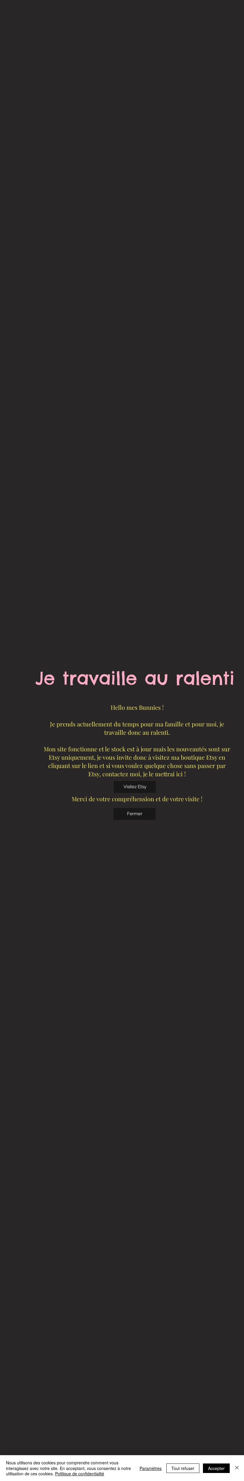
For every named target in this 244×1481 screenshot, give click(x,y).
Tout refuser (182, 1468)
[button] (134, 814)
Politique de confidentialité (79, 1474)
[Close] (236, 1468)
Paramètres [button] (151, 1468)
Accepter (216, 1468)
